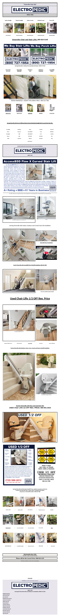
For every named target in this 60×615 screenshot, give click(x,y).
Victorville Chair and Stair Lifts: (25, 40)
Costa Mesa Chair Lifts (6, 604)
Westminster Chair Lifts (6, 607)
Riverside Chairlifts (52, 35)
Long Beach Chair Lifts (41, 35)
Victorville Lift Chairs (30, 35)
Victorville (30, 578)
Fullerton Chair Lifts (6, 601)
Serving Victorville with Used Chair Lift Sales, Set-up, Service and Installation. (30, 146)
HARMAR (30, 113)
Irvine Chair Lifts (8, 35)
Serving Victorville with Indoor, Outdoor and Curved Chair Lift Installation (30, 225)
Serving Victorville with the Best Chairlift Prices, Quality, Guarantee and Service (30, 489)
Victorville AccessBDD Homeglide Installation (47, 291)
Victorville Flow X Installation (46, 242)
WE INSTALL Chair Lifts (46, 474)
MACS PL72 (8, 113)
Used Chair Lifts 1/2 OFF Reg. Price (30, 298)
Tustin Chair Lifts (5, 613)
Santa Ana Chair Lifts (19, 35)
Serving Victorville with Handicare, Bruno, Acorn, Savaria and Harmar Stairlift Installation (30, 348)
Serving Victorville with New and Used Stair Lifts (30, 406)
